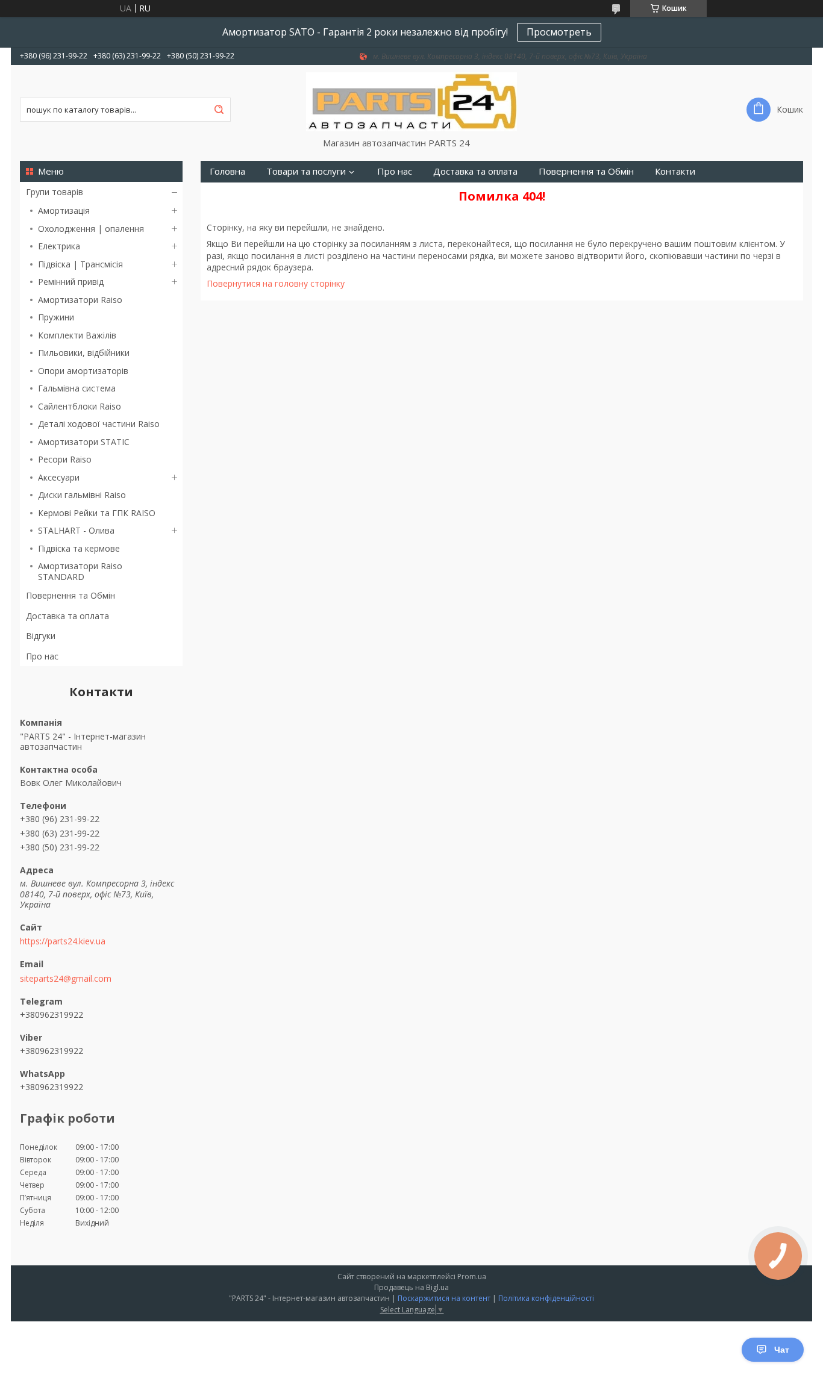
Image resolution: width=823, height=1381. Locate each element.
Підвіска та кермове (79, 548)
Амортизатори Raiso (80, 299)
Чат (781, 1350)
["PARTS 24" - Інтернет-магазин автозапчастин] (411, 101)
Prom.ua (471, 1276)
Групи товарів (54, 192)
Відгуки (40, 635)
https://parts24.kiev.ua (62, 941)
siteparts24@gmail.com (65, 978)
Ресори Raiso (65, 459)
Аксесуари (59, 477)
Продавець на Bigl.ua (411, 1287)
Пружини (56, 317)
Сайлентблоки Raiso (79, 406)
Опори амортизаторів (83, 370)
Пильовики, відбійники (84, 352)
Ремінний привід (71, 281)
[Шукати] (219, 110)
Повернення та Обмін (70, 595)
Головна (227, 171)
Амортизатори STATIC (84, 441)
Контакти (675, 171)
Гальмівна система (77, 388)
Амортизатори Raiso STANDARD (80, 571)
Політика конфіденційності (546, 1298)
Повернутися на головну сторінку (276, 283)
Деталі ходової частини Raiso (99, 423)
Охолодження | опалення (91, 228)
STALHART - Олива (76, 530)
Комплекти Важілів (77, 335)
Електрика (59, 246)
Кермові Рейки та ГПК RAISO (96, 513)
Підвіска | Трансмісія (80, 264)
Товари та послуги (306, 171)
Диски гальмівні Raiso (82, 494)
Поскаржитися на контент (444, 1298)
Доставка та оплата (67, 616)
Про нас (42, 656)
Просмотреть (559, 32)
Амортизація (64, 210)
